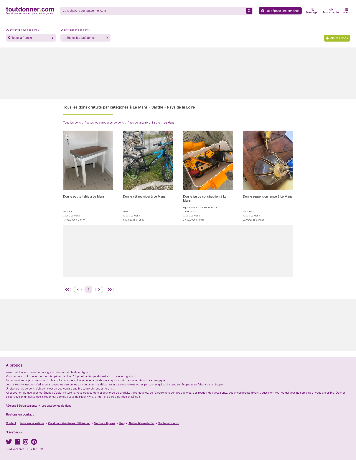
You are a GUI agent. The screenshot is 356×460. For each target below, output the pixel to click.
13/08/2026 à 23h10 (74, 219)
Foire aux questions (32, 423)
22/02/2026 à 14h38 (254, 219)
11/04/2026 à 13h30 (133, 219)
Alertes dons (339, 38)
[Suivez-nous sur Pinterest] (34, 443)
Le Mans (169, 122)
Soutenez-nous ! (168, 423)
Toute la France (21, 37)
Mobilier (67, 211)
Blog (122, 423)
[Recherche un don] (249, 11)
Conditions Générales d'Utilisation (69, 423)
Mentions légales (104, 423)
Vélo (125, 211)
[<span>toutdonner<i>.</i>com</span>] (30, 11)
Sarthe (156, 122)
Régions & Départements (21, 405)
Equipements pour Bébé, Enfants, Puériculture (201, 209)
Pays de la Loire (138, 122)
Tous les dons (72, 122)
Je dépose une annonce (282, 11)
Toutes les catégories (81, 37)
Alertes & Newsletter (141, 423)
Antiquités (248, 211)
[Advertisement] (178, 73)
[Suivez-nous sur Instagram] (25, 443)
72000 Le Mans (71, 215)
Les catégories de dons (56, 405)
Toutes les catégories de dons (104, 122)
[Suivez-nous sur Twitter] (9, 443)
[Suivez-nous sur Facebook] (17, 443)
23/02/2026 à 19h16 (194, 219)
